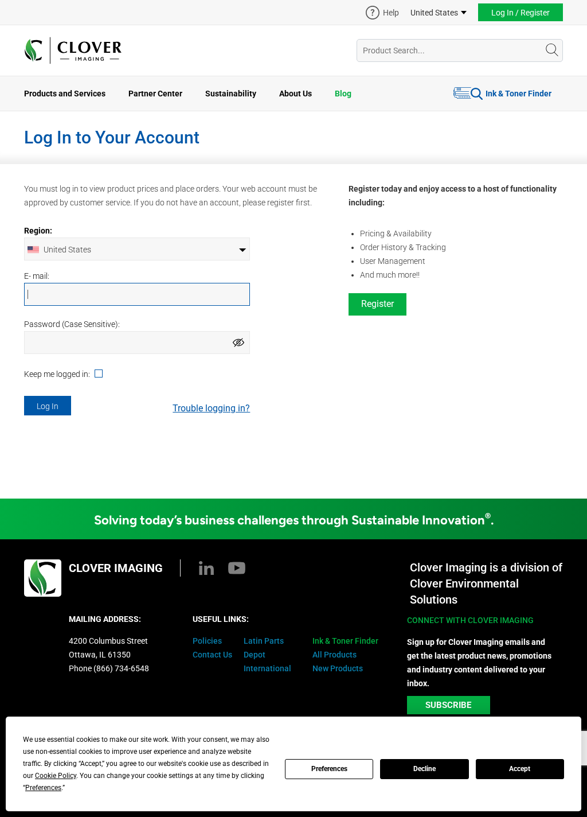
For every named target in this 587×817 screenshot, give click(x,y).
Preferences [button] (43, 788)
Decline (424, 769)
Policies (207, 640)
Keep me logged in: (58, 374)
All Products (334, 654)
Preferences (329, 769)
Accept (519, 769)
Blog (343, 93)
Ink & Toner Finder (518, 93)
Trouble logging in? (211, 408)
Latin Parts (264, 640)
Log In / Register (520, 12)
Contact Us (212, 654)
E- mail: (36, 276)
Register (377, 303)
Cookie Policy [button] (55, 776)
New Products (337, 668)
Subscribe (448, 705)
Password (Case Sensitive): (72, 324)
